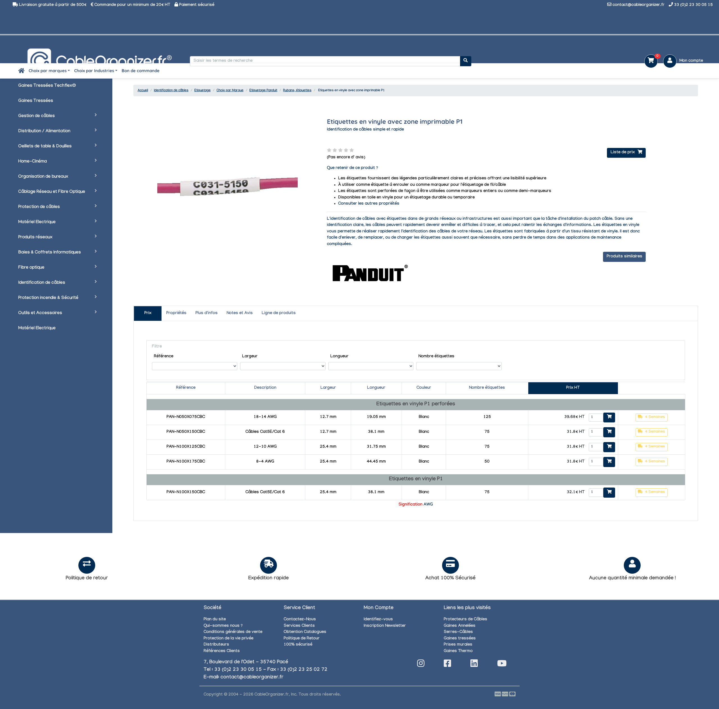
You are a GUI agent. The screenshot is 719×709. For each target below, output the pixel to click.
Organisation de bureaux (43, 177)
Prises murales (458, 645)
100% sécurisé (298, 645)
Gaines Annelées (459, 626)
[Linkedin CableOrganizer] (474, 665)
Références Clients (222, 651)
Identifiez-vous (378, 619)
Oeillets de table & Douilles (45, 146)
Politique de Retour (302, 638)
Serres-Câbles (458, 632)
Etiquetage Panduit (263, 91)
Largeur (250, 356)
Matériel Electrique (37, 222)
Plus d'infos (206, 313)
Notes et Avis (240, 313)
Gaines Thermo (458, 651)
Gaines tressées (460, 638)
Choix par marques (48, 70)
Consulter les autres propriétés (368, 204)
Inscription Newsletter (385, 626)
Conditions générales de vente (233, 632)
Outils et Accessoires (40, 313)
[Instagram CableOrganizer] (420, 665)
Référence (163, 356)
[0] (649, 61)
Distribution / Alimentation (44, 131)
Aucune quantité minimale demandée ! (632, 579)
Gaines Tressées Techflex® (47, 86)
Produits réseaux (35, 237)
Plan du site (215, 619)
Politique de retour (87, 579)
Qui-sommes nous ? (223, 626)
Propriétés (176, 313)
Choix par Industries (94, 70)
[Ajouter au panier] (609, 418)
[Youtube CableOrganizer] (502, 665)
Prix (147, 313)
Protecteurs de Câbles (465, 619)
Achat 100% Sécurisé (450, 579)
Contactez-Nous (300, 619)
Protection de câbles (39, 207)
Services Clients (299, 626)
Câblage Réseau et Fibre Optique (51, 192)
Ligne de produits (279, 313)
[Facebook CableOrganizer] (447, 665)
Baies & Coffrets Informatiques (49, 252)
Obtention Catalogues (305, 632)
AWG (428, 504)
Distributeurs (216, 645)
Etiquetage (202, 91)
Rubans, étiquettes (297, 91)
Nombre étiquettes (436, 356)
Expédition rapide (268, 579)
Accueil (143, 91)
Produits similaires (624, 256)
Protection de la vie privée (228, 638)
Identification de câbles (41, 283)
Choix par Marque (230, 91)
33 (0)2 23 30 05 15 (693, 5)
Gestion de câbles (36, 116)
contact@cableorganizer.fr (639, 5)
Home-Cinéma (32, 161)
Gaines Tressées (35, 101)
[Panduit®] (369, 273)
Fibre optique (31, 268)
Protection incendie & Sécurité (48, 298)
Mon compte (691, 61)
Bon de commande (141, 70)
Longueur (339, 356)
